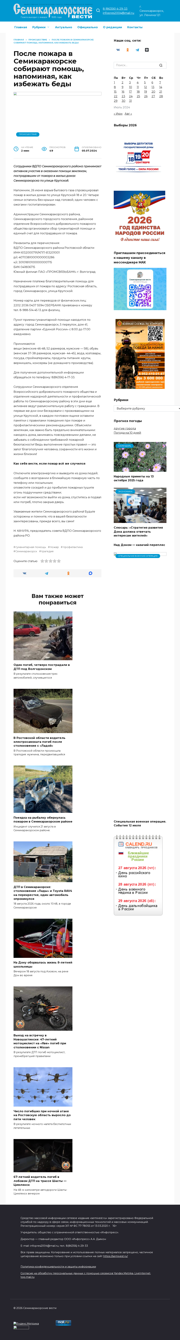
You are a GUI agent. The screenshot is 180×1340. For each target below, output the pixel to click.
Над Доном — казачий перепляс (139, 544)
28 (161, 96)
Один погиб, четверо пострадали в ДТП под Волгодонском (42, 666)
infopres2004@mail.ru (118, 13)
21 (160, 91)
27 (153, 96)
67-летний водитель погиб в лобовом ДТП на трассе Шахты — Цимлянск (40, 1181)
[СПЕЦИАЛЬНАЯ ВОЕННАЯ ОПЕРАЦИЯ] (140, 814)
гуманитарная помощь (30, 547)
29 (115, 101)
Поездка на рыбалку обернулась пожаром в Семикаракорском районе (43, 819)
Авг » (128, 113)
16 (123, 91)
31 (130, 101)
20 (153, 91)
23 (123, 96)
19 (145, 91)
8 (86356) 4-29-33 (115, 8)
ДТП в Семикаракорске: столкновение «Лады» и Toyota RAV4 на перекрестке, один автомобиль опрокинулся (43, 892)
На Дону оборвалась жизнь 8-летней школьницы (43, 964)
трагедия (47, 551)
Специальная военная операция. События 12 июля (140, 823)
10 (130, 87)
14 (160, 87)
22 (115, 96)
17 (130, 91)
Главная (20, 27)
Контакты (135, 27)
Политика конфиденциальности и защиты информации (58, 1266)
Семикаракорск (26, 551)
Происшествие (28, 134)
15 (115, 91)
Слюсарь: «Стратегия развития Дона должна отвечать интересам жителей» (138, 531)
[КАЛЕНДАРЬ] (140, 469)
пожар (54, 547)
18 (138, 91)
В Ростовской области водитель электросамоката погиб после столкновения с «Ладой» (39, 741)
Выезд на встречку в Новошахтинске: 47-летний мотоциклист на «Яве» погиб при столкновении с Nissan (40, 1041)
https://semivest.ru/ (115, 1256)
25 (138, 96)
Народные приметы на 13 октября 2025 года (134, 478)
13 (153, 87)
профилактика (72, 547)
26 (145, 96)
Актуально (63, 27)
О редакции (112, 27)
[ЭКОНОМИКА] (140, 520)
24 (131, 96)
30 (123, 101)
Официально (87, 27)
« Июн (118, 113)
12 (145, 87)
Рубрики (39, 27)
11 (138, 87)
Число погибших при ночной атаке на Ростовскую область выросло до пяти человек (42, 1115)
